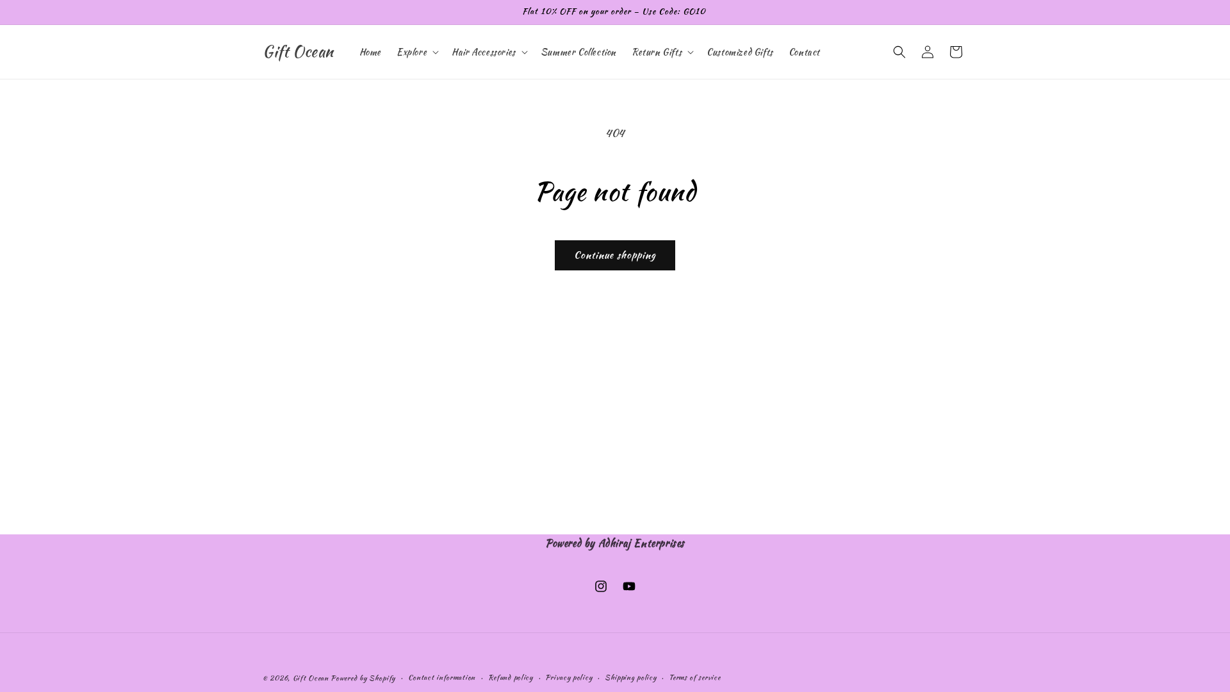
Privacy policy (568, 677)
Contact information (441, 677)
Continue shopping (615, 255)
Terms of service (694, 677)
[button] (416, 51)
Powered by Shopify (363, 678)
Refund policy (510, 677)
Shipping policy (631, 677)
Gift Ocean (311, 678)
